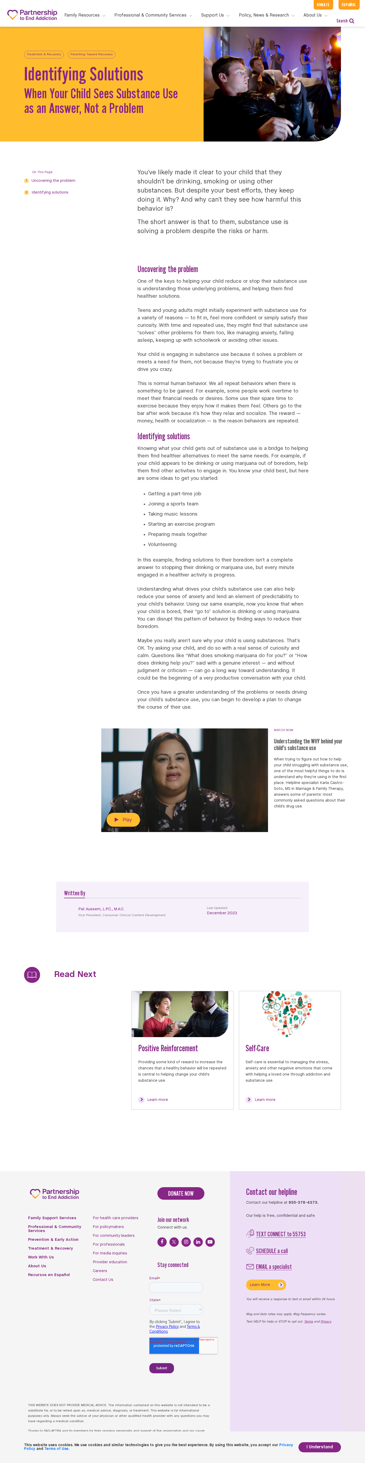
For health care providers (115, 1218)
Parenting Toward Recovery (92, 54)
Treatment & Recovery (44, 54)
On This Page (42, 172)
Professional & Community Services (54, 1229)
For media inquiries (110, 1253)
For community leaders (114, 1236)
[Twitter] (174, 1242)
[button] (123, 820)
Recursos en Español (49, 1275)
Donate (323, 4)
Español (349, 4)
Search (342, 20)
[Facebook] (162, 1242)
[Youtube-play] (210, 1242)
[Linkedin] (198, 1242)
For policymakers (108, 1227)
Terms (308, 1321)
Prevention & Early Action (53, 1240)
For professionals (109, 1244)
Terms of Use (56, 1449)
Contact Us (103, 1280)
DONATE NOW (181, 1193)
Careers (100, 1271)
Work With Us (41, 1257)
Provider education (110, 1262)
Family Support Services (52, 1218)
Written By (74, 893)
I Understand (319, 1447)
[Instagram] (186, 1242)
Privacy (326, 1321)
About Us (37, 1266)
